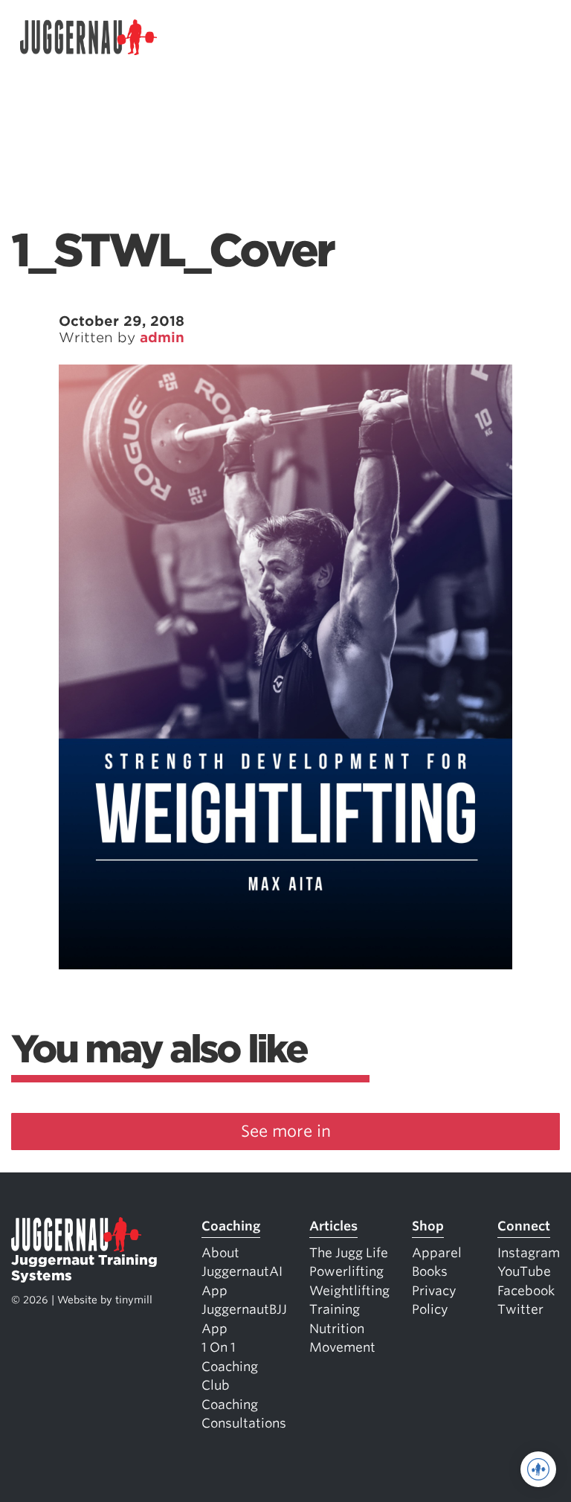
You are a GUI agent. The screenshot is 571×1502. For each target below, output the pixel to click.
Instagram (528, 1252)
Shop (428, 1226)
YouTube (524, 1271)
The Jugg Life (348, 1252)
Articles (333, 1226)
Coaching (230, 1226)
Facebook (526, 1290)
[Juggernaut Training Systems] (88, 37)
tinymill (133, 1300)
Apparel (437, 1252)
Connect (523, 1226)
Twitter (520, 1309)
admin (162, 337)
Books (430, 1271)
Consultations (243, 1423)
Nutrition (336, 1328)
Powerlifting (346, 1271)
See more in (286, 1131)
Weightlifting (349, 1290)
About (220, 1252)
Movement (342, 1347)
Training (334, 1309)
